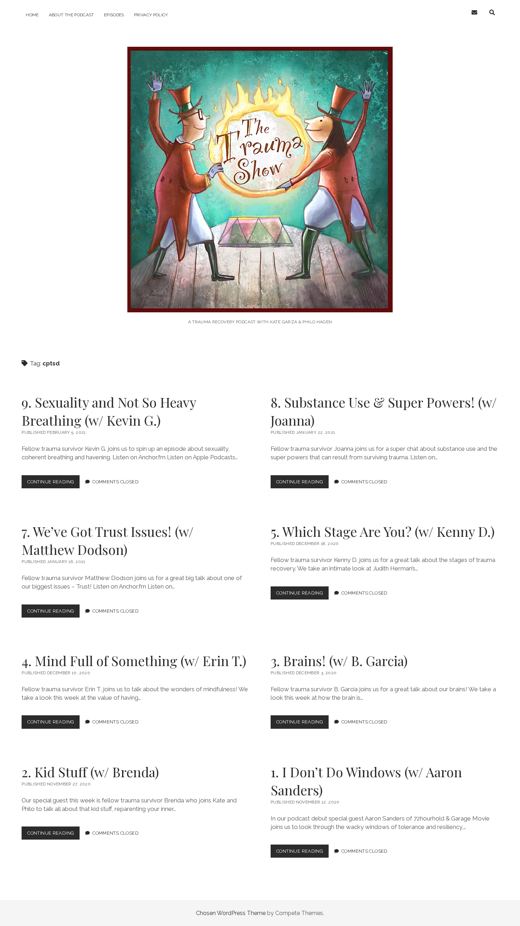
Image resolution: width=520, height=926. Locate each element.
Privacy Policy (151, 14)
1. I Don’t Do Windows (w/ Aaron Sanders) (366, 781)
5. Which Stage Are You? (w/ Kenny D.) (383, 531)
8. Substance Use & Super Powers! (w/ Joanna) (384, 411)
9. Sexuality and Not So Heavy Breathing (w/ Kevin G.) (109, 411)
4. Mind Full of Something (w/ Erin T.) (134, 661)
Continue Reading (53, 483)
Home (32, 14)
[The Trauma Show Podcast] (260, 302)
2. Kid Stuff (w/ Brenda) (90, 772)
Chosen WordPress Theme (231, 913)
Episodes (114, 14)
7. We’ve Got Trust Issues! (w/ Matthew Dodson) (107, 540)
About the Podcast (71, 14)
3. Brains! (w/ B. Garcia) (339, 661)
